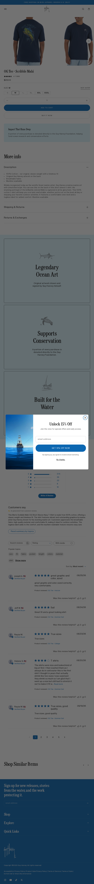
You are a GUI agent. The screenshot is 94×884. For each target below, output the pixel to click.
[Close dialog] (85, 418)
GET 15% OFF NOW (61, 448)
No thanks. (60, 460)
